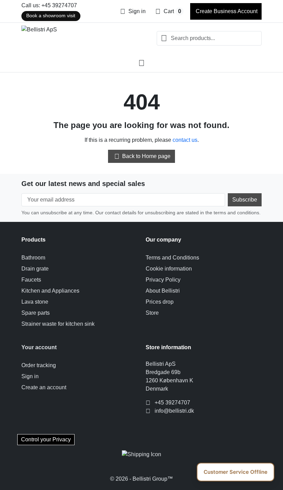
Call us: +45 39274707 (49, 5)
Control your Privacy (46, 439)
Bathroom (33, 258)
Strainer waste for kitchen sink (58, 324)
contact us (185, 140)
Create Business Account (225, 11)
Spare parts (35, 313)
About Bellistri (163, 291)
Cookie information (169, 269)
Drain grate (35, 269)
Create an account (43, 387)
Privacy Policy (163, 280)
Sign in (30, 376)
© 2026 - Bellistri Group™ (141, 479)
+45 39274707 (172, 402)
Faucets (31, 280)
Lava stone (34, 302)
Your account (39, 347)
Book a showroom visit (50, 15)
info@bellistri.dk (174, 411)
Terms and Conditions (172, 258)
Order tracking (38, 365)
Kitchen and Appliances (50, 291)
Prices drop (160, 302)
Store (152, 313)
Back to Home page (142, 156)
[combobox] (209, 38)
